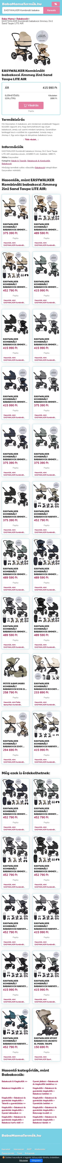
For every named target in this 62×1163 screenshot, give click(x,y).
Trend (19, 1153)
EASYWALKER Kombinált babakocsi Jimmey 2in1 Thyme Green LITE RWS (45, 459)
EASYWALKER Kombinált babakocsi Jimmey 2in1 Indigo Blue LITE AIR (15, 402)
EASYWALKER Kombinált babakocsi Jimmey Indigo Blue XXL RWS (15, 812)
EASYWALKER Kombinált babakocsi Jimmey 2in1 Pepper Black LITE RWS (14, 516)
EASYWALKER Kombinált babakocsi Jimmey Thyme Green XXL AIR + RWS (15, 574)
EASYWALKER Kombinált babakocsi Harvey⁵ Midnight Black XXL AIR (15, 986)
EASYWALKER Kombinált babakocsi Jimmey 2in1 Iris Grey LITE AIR (46, 343)
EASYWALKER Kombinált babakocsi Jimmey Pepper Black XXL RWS (45, 871)
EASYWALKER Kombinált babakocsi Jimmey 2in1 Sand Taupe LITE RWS (15, 229)
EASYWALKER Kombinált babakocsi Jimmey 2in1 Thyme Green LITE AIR (45, 287)
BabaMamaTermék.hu (22, 3)
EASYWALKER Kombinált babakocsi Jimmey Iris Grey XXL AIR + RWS (14, 631)
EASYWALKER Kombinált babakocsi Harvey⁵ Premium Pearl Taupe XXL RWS (46, 746)
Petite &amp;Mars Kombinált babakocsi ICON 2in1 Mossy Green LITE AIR (15, 689)
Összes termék (8, 1153)
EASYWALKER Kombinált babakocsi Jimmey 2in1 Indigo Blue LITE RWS (15, 459)
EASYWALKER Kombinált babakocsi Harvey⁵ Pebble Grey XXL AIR (46, 927)
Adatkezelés (40, 1149)
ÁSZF (29, 1149)
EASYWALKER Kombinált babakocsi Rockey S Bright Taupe (46, 687)
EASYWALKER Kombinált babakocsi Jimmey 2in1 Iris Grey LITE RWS (45, 402)
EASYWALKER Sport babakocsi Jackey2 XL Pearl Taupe (45, 1040)
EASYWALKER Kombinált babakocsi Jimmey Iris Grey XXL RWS (14, 870)
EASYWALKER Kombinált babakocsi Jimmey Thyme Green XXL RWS (45, 814)
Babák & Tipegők (18, 160)
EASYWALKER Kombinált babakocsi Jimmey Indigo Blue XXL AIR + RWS (46, 574)
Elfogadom (36, 1160)
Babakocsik (7, 163)
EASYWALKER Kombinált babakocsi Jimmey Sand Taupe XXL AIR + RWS (46, 229)
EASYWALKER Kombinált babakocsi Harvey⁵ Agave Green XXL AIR (46, 985)
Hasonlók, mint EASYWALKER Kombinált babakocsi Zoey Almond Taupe (15, 762)
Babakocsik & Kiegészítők (38, 160)
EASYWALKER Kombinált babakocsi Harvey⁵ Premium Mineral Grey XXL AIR (15, 928)
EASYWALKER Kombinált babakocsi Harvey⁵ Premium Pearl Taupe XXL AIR (46, 516)
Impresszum (19, 1149)
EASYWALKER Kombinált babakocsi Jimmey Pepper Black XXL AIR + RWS (45, 631)
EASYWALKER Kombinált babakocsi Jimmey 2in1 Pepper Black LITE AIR (14, 344)
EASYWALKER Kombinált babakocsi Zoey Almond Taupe (12, 745)
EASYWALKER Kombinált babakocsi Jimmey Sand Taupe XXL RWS (15, 285)
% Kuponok (30, 1153)
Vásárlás (33, 105)
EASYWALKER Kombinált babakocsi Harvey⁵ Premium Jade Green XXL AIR (15, 1043)
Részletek (23, 1160)
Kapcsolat (6, 1149)
